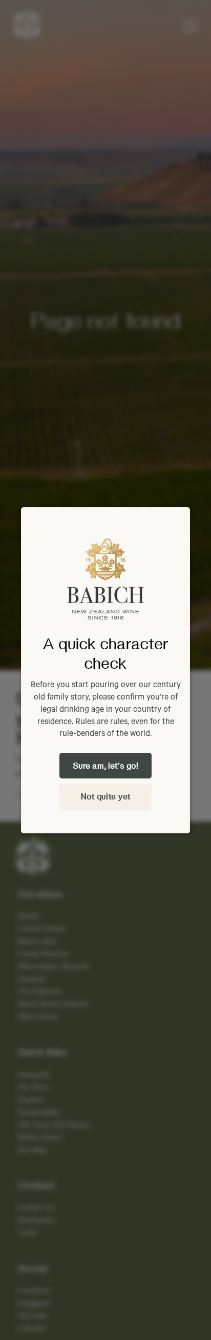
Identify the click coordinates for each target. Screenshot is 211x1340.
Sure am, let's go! (105, 765)
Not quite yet (106, 796)
